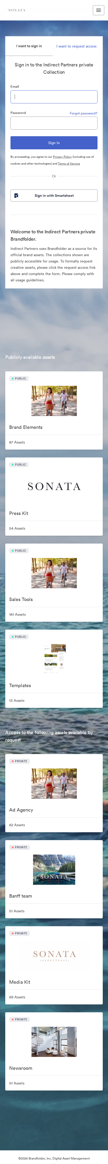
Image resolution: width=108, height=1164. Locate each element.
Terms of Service (69, 163)
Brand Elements (25, 427)
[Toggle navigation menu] (98, 10)
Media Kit (19, 982)
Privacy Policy (62, 157)
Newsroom (20, 1068)
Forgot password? (84, 113)
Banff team (20, 896)
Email (14, 86)
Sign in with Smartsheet (54, 195)
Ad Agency (21, 810)
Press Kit (18, 513)
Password (18, 112)
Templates (20, 685)
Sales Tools (21, 599)
